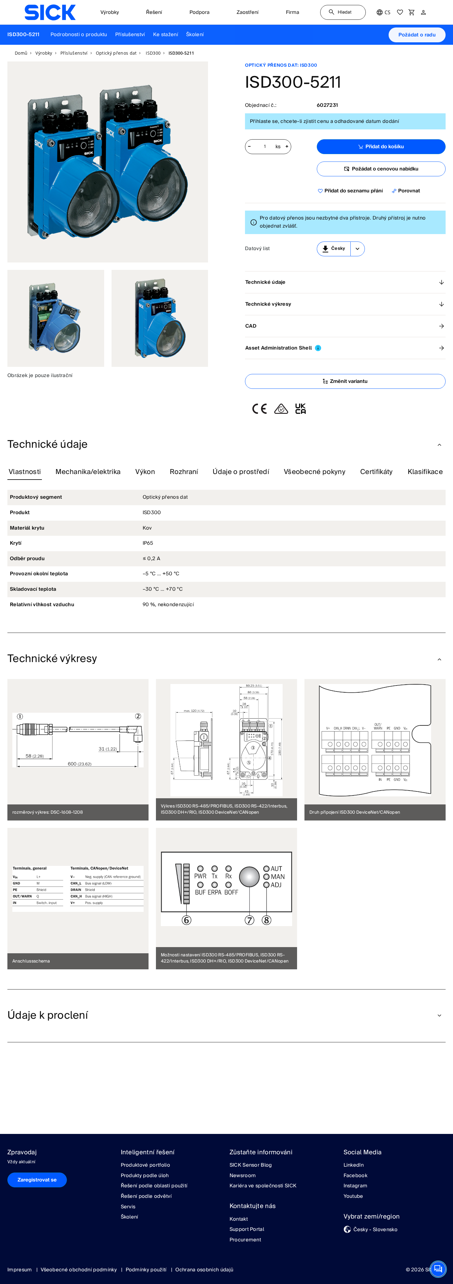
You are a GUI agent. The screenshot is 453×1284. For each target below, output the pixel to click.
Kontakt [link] (239, 1219)
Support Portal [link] (247, 1230)
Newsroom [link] (243, 1176)
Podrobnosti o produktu (79, 34)
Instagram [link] (356, 1186)
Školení (195, 34)
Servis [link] (128, 1207)
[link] (50, 12)
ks (278, 147)
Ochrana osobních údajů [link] (204, 1269)
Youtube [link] (353, 1197)
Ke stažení (165, 34)
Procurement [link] (245, 1240)
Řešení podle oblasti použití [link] (154, 1186)
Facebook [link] (356, 1176)
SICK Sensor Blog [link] (251, 1165)
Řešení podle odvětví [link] (146, 1197)
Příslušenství (130, 34)
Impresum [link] (20, 1269)
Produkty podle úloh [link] (145, 1176)
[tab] (24, 472)
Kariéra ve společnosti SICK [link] (263, 1186)
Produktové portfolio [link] (145, 1165)
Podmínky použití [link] (147, 1269)
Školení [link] (129, 1217)
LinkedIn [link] (354, 1165)
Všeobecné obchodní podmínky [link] (79, 1269)
